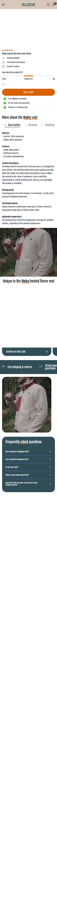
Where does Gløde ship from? (17, 475)
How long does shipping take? (17, 451)
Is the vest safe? (12, 467)
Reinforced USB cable (16, 351)
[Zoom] (44, 13)
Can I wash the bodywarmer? (17, 459)
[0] (53, 4)
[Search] (48, 4)
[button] (7, 50)
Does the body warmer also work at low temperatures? (21, 483)
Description (14, 125)
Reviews (32, 125)
